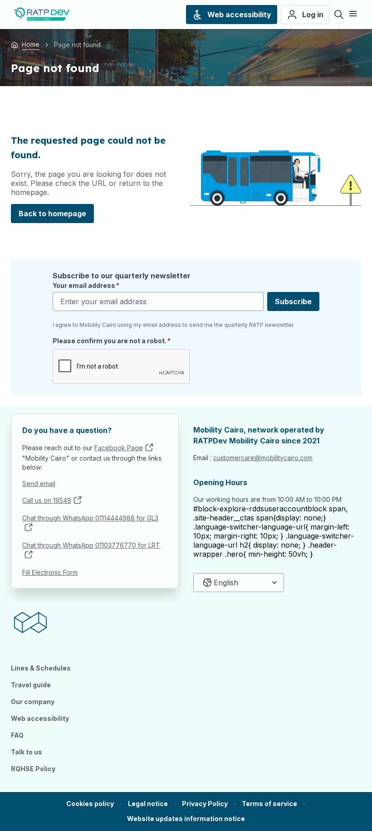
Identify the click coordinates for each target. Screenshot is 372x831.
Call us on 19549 (46, 500)
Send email (38, 483)
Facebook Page (118, 448)
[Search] (339, 14)
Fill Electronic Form (50, 572)
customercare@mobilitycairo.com (263, 458)
